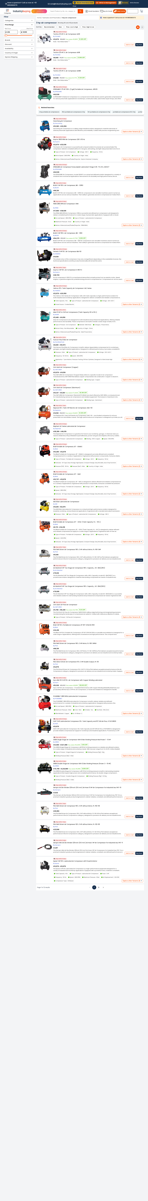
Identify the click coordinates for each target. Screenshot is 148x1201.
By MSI (55, 504)
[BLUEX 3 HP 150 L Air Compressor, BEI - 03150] (44, 190)
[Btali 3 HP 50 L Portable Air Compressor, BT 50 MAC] (44, 478)
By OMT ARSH (57, 370)
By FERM (55, 208)
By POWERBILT (57, 699)
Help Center (121, 11)
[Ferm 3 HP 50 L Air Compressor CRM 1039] (44, 208)
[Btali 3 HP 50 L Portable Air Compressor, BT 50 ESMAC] (44, 451)
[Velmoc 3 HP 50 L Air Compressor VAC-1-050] (44, 292)
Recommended (49, 27)
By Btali (55, 449)
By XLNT (55, 724)
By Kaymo (56, 142)
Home (39, 18)
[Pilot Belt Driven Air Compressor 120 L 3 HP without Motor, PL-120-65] (44, 828)
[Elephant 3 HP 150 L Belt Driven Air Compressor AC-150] (44, 430)
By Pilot (55, 552)
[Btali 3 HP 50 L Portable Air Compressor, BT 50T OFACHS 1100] (44, 629)
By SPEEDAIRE (57, 92)
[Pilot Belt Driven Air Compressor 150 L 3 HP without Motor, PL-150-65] (44, 810)
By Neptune (57, 410)
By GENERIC (57, 254)
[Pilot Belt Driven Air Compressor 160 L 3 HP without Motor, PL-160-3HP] (44, 554)
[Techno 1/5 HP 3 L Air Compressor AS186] (44, 75)
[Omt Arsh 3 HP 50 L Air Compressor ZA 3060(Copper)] (44, 371)
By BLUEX (56, 188)
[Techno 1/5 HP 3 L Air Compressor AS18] (44, 57)
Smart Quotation (93, 11)
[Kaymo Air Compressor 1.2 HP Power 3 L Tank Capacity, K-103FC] (44, 144)
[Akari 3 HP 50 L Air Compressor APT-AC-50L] (44, 316)
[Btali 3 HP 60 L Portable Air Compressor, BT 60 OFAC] (44, 526)
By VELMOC (56, 291)
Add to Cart (130, 45)
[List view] (138, 27)
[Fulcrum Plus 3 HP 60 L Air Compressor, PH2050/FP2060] (44, 344)
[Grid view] (142, 27)
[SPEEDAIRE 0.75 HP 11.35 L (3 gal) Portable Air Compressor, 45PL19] (44, 93)
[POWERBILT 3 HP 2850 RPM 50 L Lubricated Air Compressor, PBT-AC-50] (44, 703)
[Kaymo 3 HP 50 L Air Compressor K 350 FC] (44, 274)
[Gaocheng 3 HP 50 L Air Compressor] (44, 125)
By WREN (56, 742)
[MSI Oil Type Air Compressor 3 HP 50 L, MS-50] (44, 506)
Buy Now (139, 45)
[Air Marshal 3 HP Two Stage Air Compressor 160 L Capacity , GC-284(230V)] (44, 590)
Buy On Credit (107, 11)
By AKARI (56, 315)
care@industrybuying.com (61, 4)
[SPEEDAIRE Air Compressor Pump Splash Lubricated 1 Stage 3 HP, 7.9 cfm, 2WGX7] (44, 171)
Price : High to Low (88, 27)
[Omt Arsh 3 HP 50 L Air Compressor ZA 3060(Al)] (44, 392)
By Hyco (55, 682)
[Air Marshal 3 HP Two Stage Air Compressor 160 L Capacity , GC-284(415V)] (44, 572)
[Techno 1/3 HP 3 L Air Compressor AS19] (44, 38)
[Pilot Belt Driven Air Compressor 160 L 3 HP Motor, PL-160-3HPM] (44, 648)
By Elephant (57, 429)
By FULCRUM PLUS (58, 342)
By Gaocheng (57, 123)
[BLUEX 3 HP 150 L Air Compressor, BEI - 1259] (44, 237)
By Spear (56, 863)
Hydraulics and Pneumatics (51, 18)
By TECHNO (56, 36)
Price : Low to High (72, 27)
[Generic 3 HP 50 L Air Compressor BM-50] (44, 256)
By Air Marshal (57, 570)
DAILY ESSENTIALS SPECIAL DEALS (40, 11)
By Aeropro (57, 790)
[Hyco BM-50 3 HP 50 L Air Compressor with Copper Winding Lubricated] (44, 684)
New (60, 27)
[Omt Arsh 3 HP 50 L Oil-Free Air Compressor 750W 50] (44, 609)
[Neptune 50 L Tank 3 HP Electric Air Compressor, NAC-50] (44, 412)
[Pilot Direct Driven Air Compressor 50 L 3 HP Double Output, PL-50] (44, 666)
